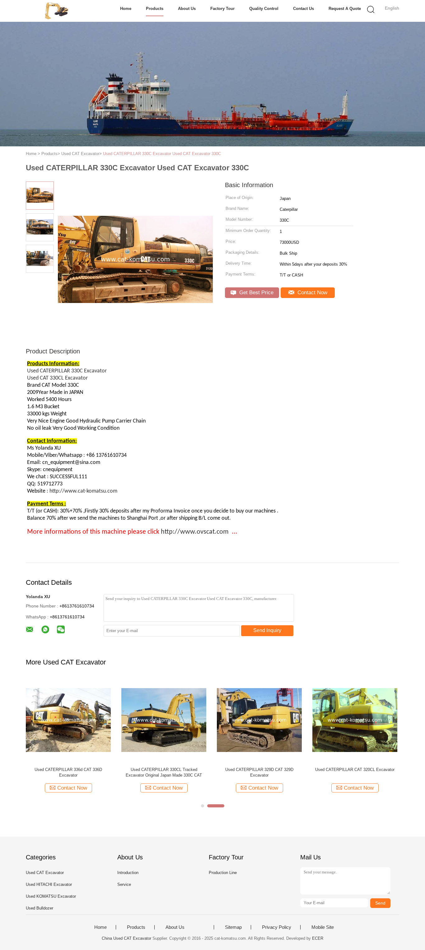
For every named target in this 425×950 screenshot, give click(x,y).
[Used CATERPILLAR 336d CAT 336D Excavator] (68, 719)
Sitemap (233, 927)
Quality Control (263, 8)
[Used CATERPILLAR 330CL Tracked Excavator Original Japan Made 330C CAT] (163, 719)
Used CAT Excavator (45, 872)
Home (125, 8)
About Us (187, 8)
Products (154, 8)
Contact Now (311, 292)
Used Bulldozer (39, 908)
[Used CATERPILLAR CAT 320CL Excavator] (354, 719)
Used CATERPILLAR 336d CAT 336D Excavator (68, 772)
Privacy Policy (276, 927)
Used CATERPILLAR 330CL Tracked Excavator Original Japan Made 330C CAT (164, 772)
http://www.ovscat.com (195, 532)
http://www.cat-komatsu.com (83, 491)
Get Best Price (255, 292)
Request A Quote (345, 8)
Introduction (127, 872)
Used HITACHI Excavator (49, 884)
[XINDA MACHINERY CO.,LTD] (56, 10)
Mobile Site (322, 927)
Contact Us (303, 8)
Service (124, 884)
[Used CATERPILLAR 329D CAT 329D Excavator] (259, 719)
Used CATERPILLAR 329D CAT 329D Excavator (259, 772)
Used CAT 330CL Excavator (58, 378)
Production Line (223, 872)
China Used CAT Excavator (126, 938)
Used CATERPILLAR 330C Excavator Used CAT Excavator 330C (162, 153)
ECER (317, 938)
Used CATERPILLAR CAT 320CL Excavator (355, 769)
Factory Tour (222, 8)
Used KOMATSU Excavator (51, 896)
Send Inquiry (267, 630)
